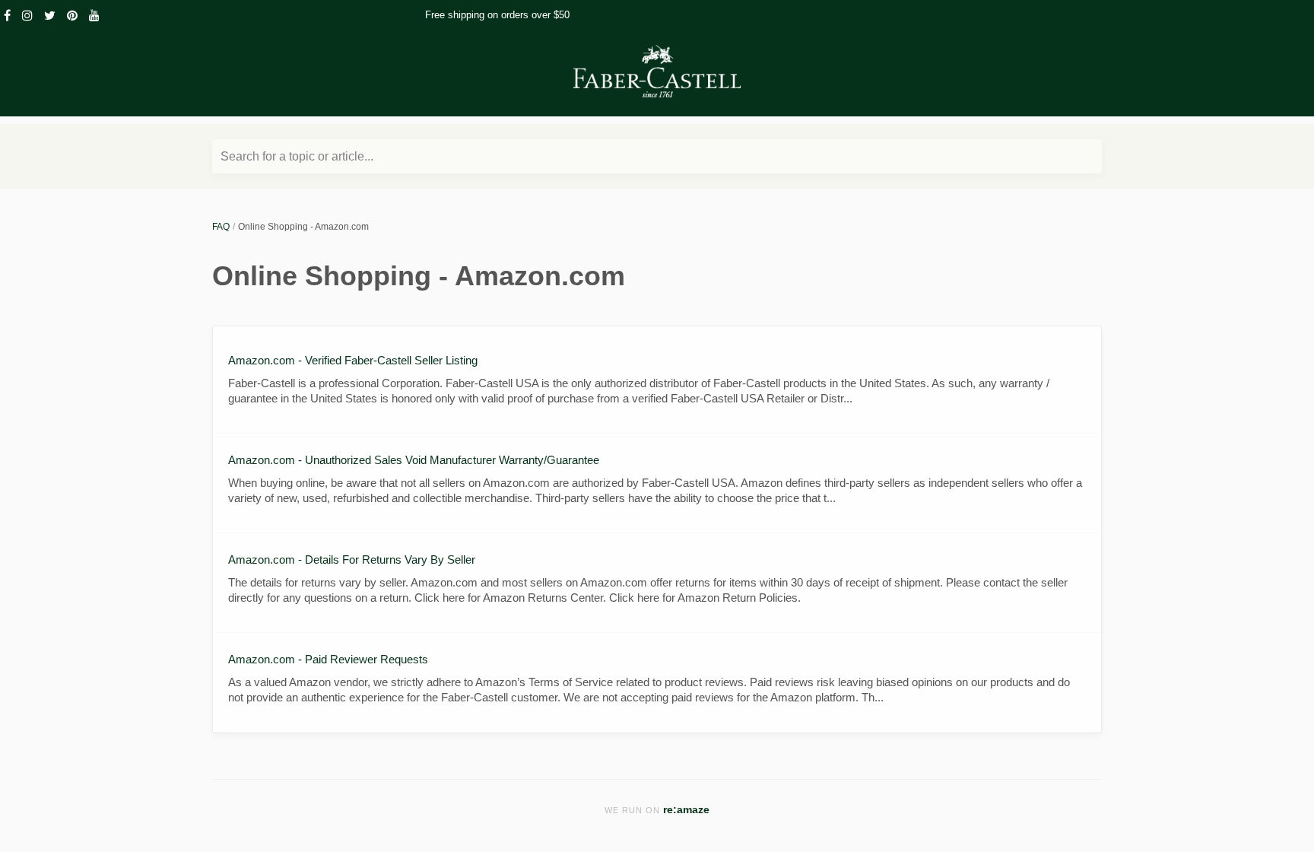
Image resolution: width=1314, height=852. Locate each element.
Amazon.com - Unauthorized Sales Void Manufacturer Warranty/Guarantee (413, 459)
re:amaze (686, 809)
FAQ (221, 226)
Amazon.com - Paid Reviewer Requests (328, 659)
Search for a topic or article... (297, 156)
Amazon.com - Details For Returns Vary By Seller (351, 559)
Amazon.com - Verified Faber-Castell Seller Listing (353, 360)
